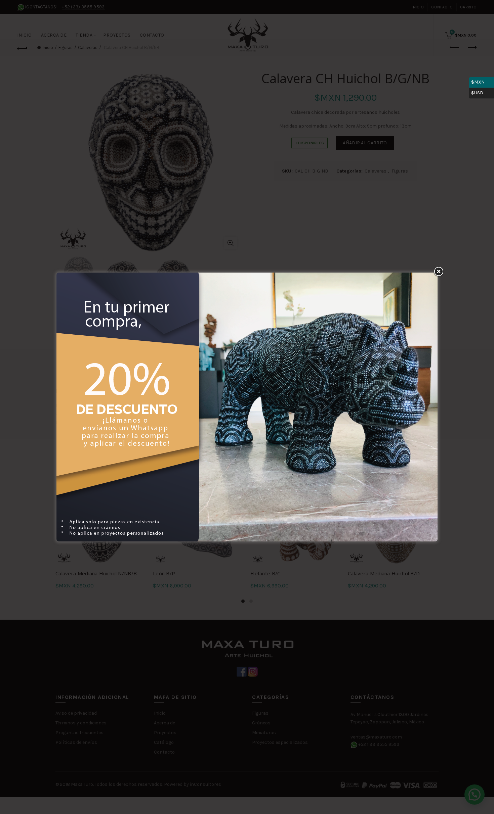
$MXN (481, 81)
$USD (481, 92)
